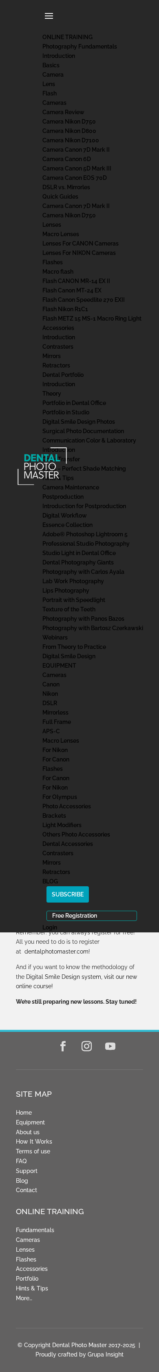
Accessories (32, 1269)
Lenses (25, 1249)
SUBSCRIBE (68, 894)
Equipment (30, 1122)
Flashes (26, 1259)
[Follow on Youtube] (110, 1046)
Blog (22, 1180)
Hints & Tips (32, 1288)
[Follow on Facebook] (63, 1046)
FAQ (21, 1161)
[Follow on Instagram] (87, 1046)
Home (24, 1112)
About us (28, 1132)
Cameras (28, 1240)
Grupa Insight (106, 1354)
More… (24, 1298)
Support (27, 1171)
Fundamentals (35, 1230)
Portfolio (27, 1278)
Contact (26, 1190)
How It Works (34, 1141)
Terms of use (33, 1151)
